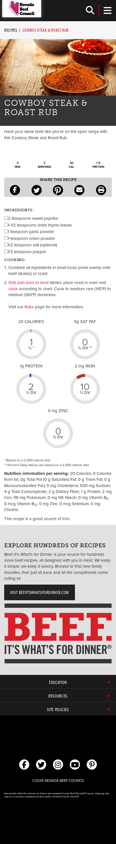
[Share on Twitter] (37, 190)
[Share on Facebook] (15, 190)
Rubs (29, 306)
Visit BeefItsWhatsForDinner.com (39, 592)
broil (44, 282)
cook (13, 288)
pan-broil (25, 282)
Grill (11, 282)
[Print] (101, 190)
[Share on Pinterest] (58, 190)
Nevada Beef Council (21, 8)
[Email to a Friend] (79, 190)
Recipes (10, 30)
